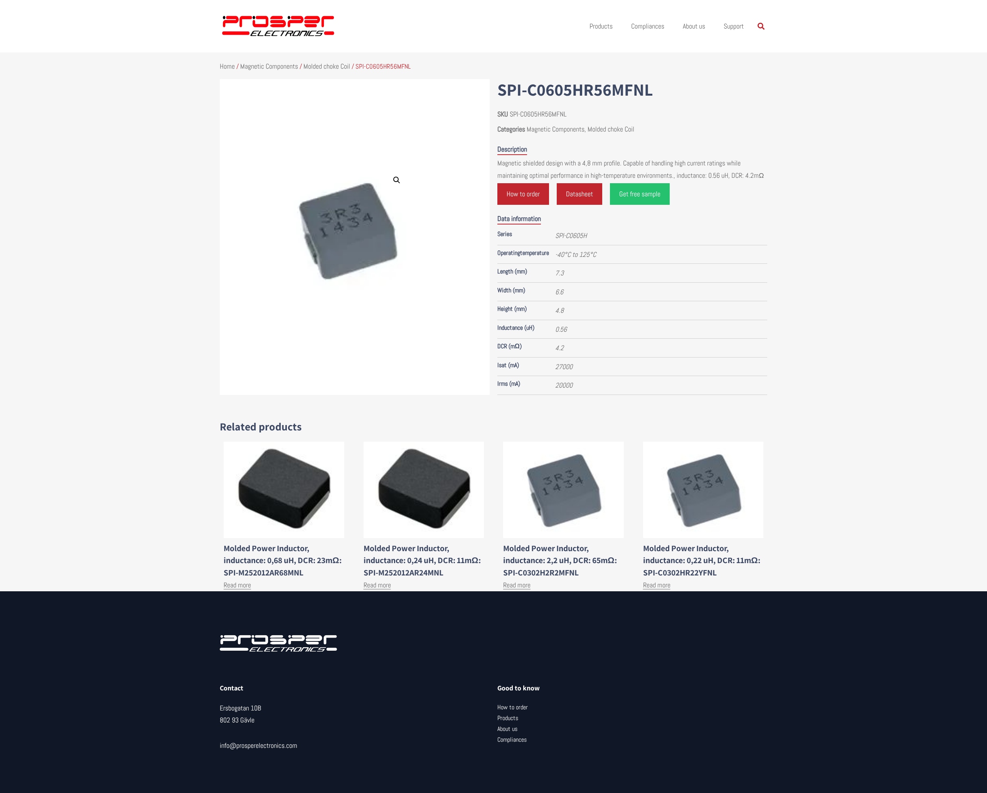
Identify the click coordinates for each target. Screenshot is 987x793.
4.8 (559, 310)
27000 (564, 366)
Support (734, 26)
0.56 (561, 329)
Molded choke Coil (326, 66)
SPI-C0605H (571, 235)
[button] (761, 26)
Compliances (647, 26)
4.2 (559, 347)
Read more (237, 584)
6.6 (559, 291)
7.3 (559, 272)
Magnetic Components (269, 66)
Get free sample (639, 193)
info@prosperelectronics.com (258, 745)
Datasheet (579, 193)
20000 (564, 385)
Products (601, 26)
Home (227, 66)
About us (694, 26)
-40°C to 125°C (575, 254)
